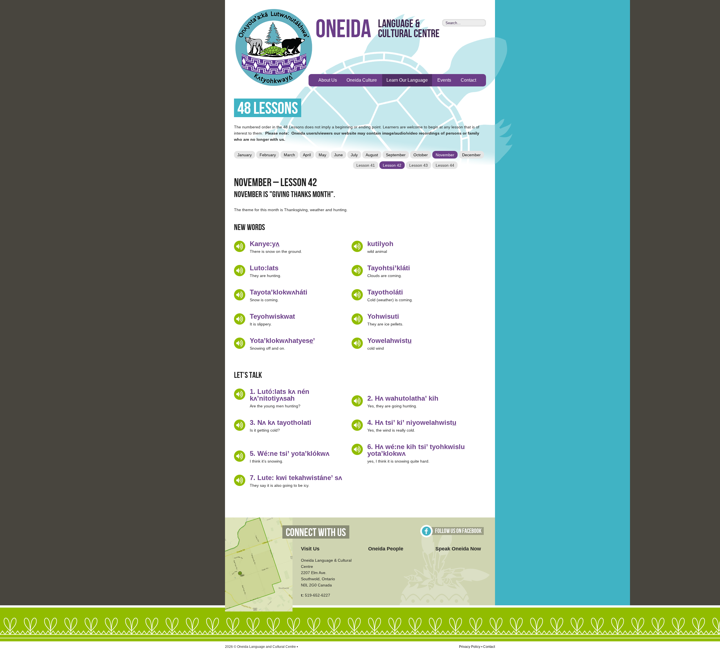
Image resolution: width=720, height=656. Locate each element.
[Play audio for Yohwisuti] (357, 319)
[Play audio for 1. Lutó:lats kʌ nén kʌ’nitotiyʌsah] (240, 394)
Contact (468, 80)
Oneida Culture (361, 80)
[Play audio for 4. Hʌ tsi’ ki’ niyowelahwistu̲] (357, 425)
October (420, 155)
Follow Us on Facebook (458, 531)
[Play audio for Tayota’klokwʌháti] (240, 295)
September (396, 155)
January (244, 155)
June (338, 155)
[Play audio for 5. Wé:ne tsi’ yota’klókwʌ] (240, 456)
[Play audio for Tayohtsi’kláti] (357, 270)
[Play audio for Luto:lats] (240, 270)
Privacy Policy (469, 647)
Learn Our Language (407, 80)
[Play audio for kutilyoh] (357, 246)
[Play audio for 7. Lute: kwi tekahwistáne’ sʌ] (240, 480)
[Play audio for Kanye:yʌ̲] (240, 246)
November (445, 155)
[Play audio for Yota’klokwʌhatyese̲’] (240, 343)
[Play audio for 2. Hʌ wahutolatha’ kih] (357, 401)
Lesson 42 (392, 165)
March (289, 155)
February (268, 155)
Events (444, 80)
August (372, 155)
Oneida (343, 29)
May (322, 155)
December (471, 155)
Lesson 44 (445, 165)
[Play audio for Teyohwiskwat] (240, 319)
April (307, 155)
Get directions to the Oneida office (258, 564)
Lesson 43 (418, 165)
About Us (327, 80)
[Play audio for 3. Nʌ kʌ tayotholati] (240, 425)
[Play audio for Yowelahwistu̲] (357, 343)
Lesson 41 (365, 165)
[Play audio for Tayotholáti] (357, 295)
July (354, 155)
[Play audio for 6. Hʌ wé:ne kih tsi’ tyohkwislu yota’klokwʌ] (357, 449)
